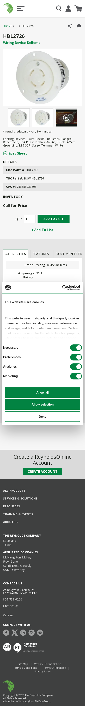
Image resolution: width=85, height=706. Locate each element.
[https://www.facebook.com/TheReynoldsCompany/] (7, 632)
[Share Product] (70, 26)
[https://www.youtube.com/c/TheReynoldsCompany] (41, 632)
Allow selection (43, 404)
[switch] (76, 357)
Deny (42, 416)
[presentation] (15, 254)
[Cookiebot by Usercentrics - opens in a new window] (62, 287)
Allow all (42, 392)
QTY (18, 219)
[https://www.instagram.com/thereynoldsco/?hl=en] (32, 632)
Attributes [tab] (15, 254)
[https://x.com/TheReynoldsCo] (16, 632)
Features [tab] (41, 254)
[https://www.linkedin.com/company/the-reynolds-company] (24, 632)
